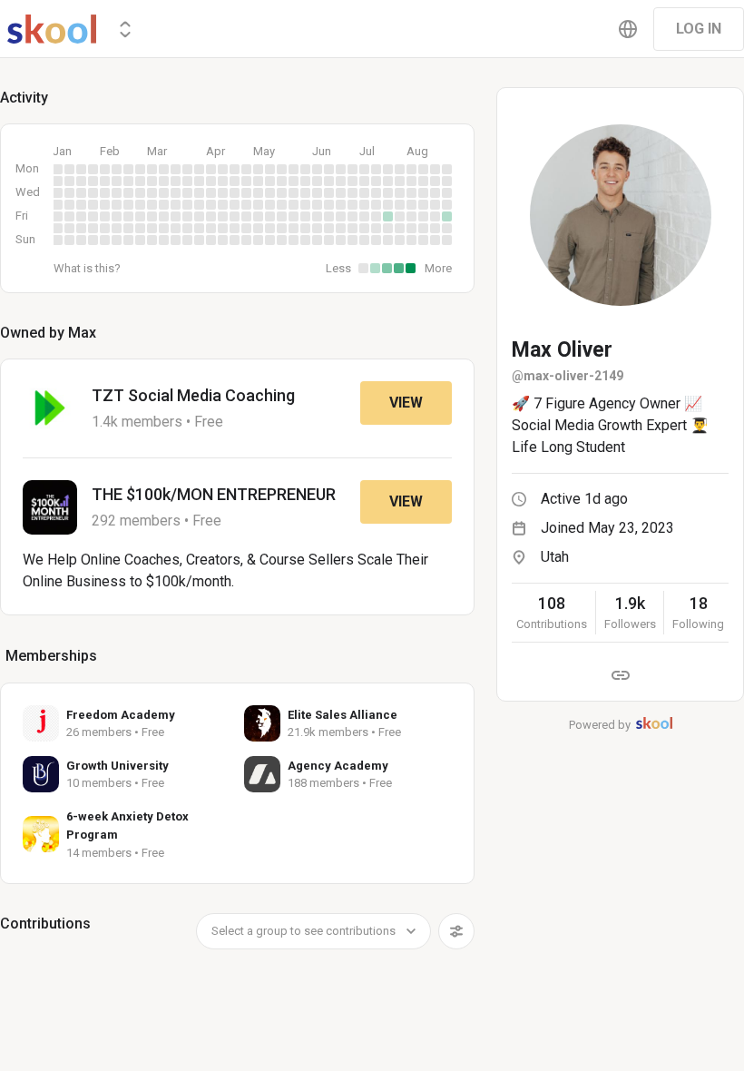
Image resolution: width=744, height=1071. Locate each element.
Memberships (51, 655)
